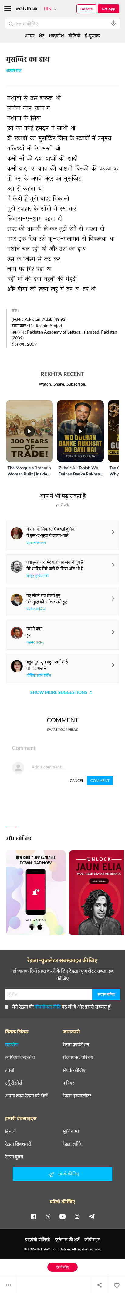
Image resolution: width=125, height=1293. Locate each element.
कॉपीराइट (92, 1239)
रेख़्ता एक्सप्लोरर (76, 1095)
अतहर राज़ (14, 71)
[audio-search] (113, 23)
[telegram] (91, 1216)
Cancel (77, 780)
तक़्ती (9, 1070)
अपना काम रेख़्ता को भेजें (26, 1095)
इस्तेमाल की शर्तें (67, 1239)
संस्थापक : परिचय (77, 1057)
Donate (86, 8)
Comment (100, 780)
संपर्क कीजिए (74, 1070)
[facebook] (33, 1216)
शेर (41, 35)
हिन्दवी (11, 1131)
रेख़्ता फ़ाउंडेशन (75, 1044)
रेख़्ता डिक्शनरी (18, 1143)
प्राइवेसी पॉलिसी (37, 1239)
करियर (68, 1082)
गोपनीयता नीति (48, 1006)
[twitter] (48, 1216)
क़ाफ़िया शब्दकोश (20, 1057)
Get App (108, 8)
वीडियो (74, 35)
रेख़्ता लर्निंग (72, 1143)
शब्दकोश (56, 35)
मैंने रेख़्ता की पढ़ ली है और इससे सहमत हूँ (61, 1006)
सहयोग (11, 1044)
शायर (30, 35)
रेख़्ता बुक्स (14, 1156)
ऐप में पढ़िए (62, 1267)
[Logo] (26, 9)
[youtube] (62, 1216)
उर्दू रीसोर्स (13, 1082)
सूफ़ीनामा (70, 1131)
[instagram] (77, 1216)
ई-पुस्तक (92, 35)
